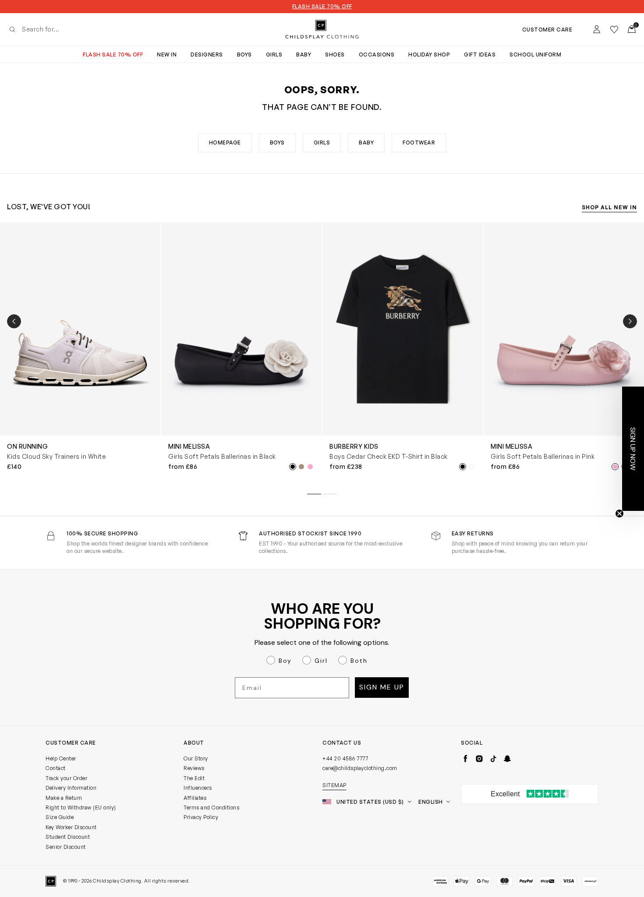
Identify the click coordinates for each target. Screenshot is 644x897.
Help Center (61, 758)
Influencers (198, 787)
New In (167, 54)
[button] (633, 449)
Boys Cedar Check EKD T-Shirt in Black (388, 456)
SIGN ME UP (381, 687)
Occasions (377, 54)
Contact (56, 768)
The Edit (194, 778)
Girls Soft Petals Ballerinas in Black (222, 456)
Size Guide (60, 817)
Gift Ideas (479, 54)
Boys (244, 54)
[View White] (471, 466)
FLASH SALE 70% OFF (322, 7)
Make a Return (64, 798)
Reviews (194, 768)
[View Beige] (301, 466)
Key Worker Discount (71, 827)
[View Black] (292, 466)
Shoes (335, 54)
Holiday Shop (429, 54)
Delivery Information (71, 787)
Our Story (196, 758)
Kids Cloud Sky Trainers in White (56, 456)
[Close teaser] (619, 513)
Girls (274, 54)
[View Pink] (310, 466)
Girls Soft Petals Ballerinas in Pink (542, 456)
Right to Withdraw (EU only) (81, 807)
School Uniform (535, 54)
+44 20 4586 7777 (345, 758)
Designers (207, 54)
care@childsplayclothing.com (359, 768)
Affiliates (195, 798)
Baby (303, 54)
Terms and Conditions (211, 807)
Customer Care (547, 29)
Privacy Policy (201, 817)
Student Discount (68, 837)
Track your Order (66, 778)
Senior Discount (66, 847)
